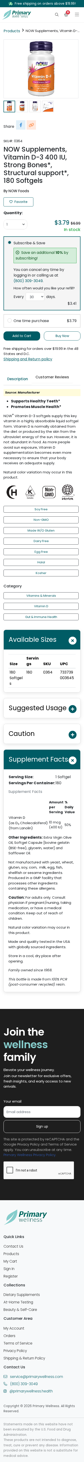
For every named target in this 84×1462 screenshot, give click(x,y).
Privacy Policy (15, 1350)
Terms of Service (18, 1343)
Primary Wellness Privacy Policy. (30, 1154)
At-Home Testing (18, 1302)
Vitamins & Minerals (41, 595)
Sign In (9, 1268)
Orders (9, 1335)
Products (12, 31)
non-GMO (41, 520)
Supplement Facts (38, 759)
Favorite (21, 201)
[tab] (18, 379)
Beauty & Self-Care (20, 1309)
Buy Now (62, 336)
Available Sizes (32, 639)
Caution (22, 733)
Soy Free (41, 509)
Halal (41, 562)
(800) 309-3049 (28, 281)
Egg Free (41, 552)
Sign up (42, 1126)
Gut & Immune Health (41, 617)
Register (11, 1276)
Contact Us (13, 1246)
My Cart (10, 1261)
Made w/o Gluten (41, 530)
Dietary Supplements (22, 1294)
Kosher (41, 573)
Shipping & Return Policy (24, 1358)
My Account (14, 1328)
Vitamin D (41, 606)
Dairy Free (41, 541)
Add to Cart (21, 336)
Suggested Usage (37, 708)
